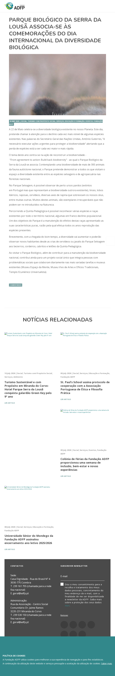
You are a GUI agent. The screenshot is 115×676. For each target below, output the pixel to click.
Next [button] (101, 85)
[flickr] (64, 634)
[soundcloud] (82, 634)
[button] (110, 241)
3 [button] (56, 114)
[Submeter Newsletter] (103, 577)
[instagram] (73, 624)
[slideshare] (73, 634)
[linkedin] (82, 624)
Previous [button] (13, 85)
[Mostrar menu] (107, 6)
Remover (64, 615)
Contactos (16, 566)
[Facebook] (64, 624)
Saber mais (106, 663)
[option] (57, 84)
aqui (67, 605)
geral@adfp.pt (21, 622)
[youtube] (91, 624)
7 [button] (63, 114)
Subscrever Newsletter (73, 566)
